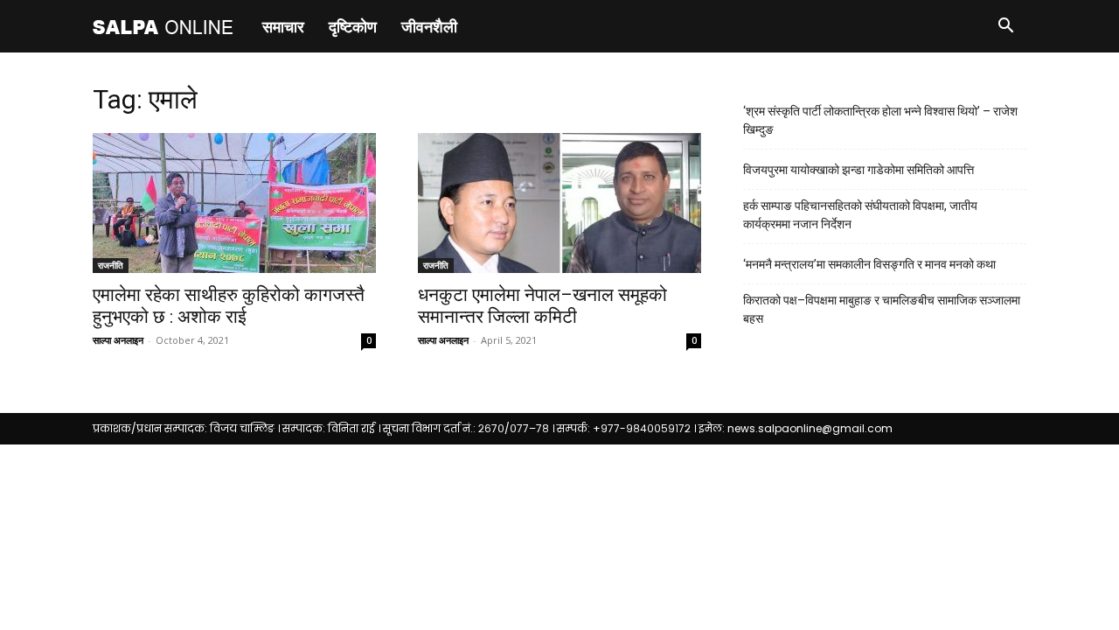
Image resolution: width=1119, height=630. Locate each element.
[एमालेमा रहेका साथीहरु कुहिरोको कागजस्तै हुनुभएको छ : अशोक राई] (234, 203)
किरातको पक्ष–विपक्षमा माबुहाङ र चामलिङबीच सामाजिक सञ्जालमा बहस (881, 309)
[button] (1005, 27)
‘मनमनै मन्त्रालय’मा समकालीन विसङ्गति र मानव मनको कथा (869, 264)
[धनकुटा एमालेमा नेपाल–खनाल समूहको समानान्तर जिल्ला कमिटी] (559, 203)
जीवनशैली (429, 26)
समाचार (283, 26)
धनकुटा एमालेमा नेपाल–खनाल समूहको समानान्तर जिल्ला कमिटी (542, 305)
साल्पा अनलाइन (118, 339)
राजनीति (110, 265)
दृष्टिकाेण (353, 26)
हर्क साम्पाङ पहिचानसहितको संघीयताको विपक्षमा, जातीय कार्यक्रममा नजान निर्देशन (860, 215)
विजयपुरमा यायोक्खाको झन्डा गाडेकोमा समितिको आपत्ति (858, 170)
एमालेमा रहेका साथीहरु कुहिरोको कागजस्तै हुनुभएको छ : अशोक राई (229, 305)
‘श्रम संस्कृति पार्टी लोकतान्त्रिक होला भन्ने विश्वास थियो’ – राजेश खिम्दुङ (880, 120)
